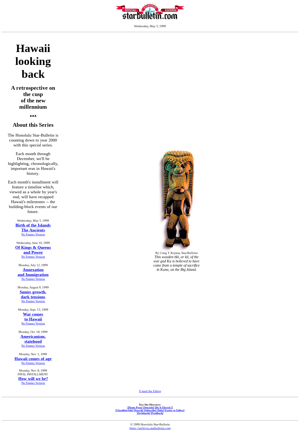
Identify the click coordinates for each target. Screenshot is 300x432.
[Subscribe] (150, 410)
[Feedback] (157, 413)
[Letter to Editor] (174, 410)
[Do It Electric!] (164, 407)
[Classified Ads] (124, 410)
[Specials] (148, 407)
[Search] (138, 410)
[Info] (160, 410)
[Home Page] (135, 407)
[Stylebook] (143, 413)
